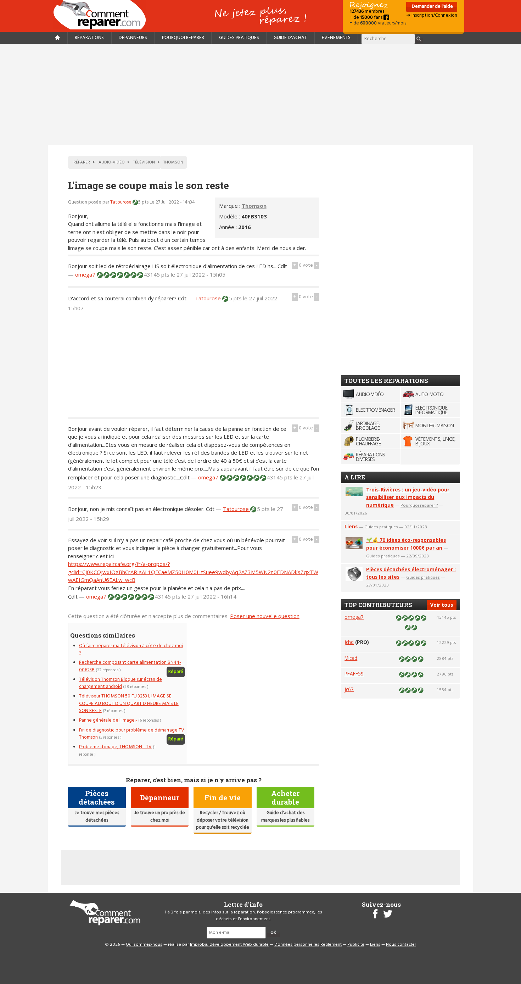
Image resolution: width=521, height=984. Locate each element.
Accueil (102, 14)
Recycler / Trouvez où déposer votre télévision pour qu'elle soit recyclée (222, 820)
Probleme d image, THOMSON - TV (115, 747)
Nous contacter (401, 944)
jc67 (349, 689)
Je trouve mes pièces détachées (97, 816)
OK (273, 932)
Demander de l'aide (432, 6)
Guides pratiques (239, 37)
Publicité (355, 944)
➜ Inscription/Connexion (431, 15)
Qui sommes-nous (144, 944)
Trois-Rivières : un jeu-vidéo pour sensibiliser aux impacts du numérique (407, 497)
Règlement (331, 944)
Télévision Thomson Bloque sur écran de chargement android (120, 683)
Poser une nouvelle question (264, 615)
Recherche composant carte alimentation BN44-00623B (130, 666)
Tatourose (121, 202)
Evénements (336, 37)
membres (367, 11)
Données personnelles (296, 944)
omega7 (86, 274)
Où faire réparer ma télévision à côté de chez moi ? (131, 649)
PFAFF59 (354, 673)
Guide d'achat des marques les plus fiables (285, 816)
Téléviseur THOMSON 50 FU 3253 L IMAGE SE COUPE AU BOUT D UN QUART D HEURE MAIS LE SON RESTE (129, 704)
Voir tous (441, 604)
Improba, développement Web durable (229, 944)
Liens (351, 526)
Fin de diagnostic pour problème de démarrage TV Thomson (131, 734)
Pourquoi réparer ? (419, 505)
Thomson (254, 205)
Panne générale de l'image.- (108, 720)
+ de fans (366, 17)
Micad (350, 658)
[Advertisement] (260, 94)
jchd (349, 642)
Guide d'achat (290, 37)
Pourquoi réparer (183, 37)
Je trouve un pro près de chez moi (159, 816)
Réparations (89, 37)
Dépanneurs (133, 37)
